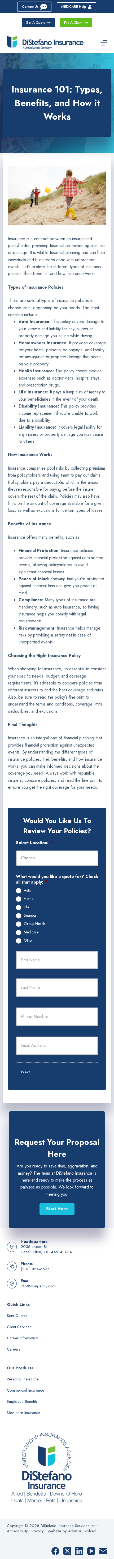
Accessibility (17, 1531)
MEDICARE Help (73, 6)
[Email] (103, 1551)
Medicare (31, 932)
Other (28, 940)
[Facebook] (55, 1551)
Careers (13, 1349)
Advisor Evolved (82, 1531)
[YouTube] (91, 1551)
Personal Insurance (23, 1379)
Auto (27, 890)
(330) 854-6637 (35, 1269)
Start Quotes (17, 1316)
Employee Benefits (22, 1401)
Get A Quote (35, 22)
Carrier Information (22, 1338)
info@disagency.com (38, 1286)
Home (28, 898)
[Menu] (103, 42)
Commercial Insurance (25, 1390)
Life (26, 907)
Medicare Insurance (23, 1413)
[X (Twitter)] (67, 1551)
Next (25, 1072)
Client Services (19, 1327)
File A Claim (73, 22)
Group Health (34, 923)
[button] (57, 1209)
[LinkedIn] (79, 1551)
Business (30, 915)
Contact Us (30, 6)
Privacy (38, 1531)
